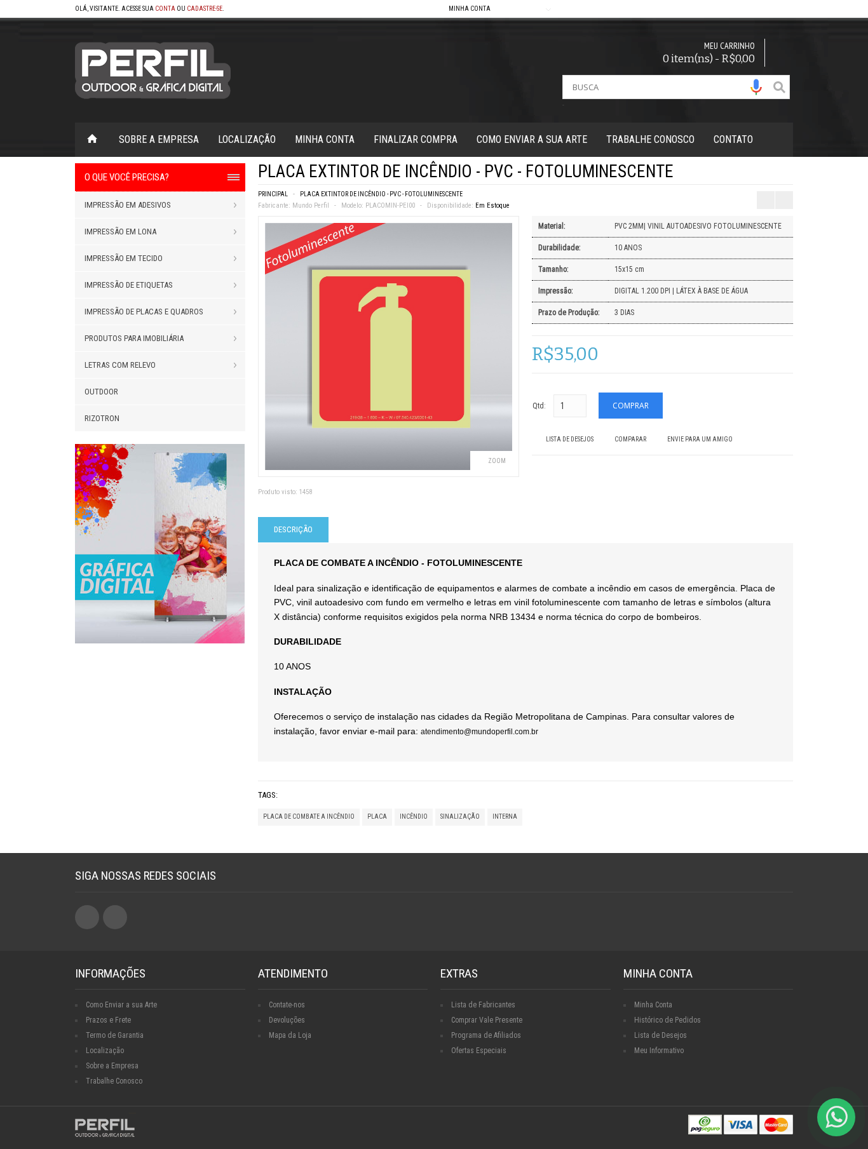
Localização (247, 139)
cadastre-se (204, 8)
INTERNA (504, 816)
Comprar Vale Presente (486, 1020)
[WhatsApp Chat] (836, 1117)
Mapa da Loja (290, 1035)
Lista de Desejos (569, 439)
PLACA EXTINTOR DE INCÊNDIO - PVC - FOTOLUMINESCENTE (381, 194)
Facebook (87, 917)
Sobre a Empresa (159, 139)
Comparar (630, 439)
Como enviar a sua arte (532, 139)
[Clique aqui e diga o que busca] (756, 87)
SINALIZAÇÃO (460, 816)
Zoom (497, 460)
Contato (733, 139)
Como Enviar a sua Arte (121, 1004)
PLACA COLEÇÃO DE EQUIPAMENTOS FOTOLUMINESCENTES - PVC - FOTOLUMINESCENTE (763, 175)
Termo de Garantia (115, 1035)
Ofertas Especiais (478, 1050)
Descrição (293, 529)
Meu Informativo (659, 1050)
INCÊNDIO (414, 816)
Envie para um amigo (700, 439)
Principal (273, 194)
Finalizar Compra (416, 139)
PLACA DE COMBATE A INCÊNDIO (309, 816)
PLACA (377, 816)
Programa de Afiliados (486, 1035)
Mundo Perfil (310, 205)
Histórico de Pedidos (667, 1020)
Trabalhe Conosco (650, 139)
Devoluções (287, 1020)
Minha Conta (325, 139)
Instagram (115, 917)
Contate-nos (287, 1004)
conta (165, 8)
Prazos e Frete (108, 1020)
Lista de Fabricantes (483, 1004)
